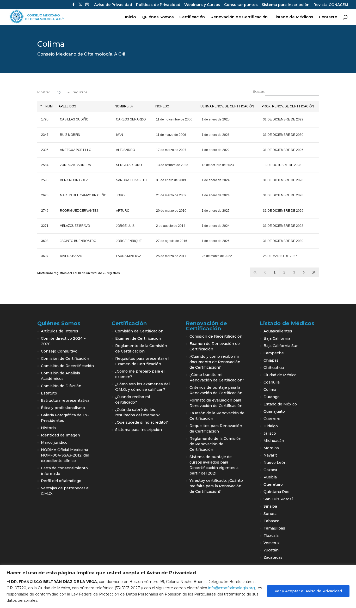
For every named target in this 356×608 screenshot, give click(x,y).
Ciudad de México (280, 375)
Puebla (270, 477)
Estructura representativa (65, 400)
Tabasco (271, 521)
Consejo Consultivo (59, 351)
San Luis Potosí (278, 499)
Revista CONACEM (331, 5)
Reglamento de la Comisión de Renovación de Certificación (215, 444)
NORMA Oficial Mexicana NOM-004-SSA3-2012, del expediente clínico (65, 455)
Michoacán (273, 440)
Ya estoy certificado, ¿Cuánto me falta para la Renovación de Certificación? (216, 486)
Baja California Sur (280, 345)
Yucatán (271, 550)
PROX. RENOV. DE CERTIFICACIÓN (288, 106)
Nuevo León (274, 462)
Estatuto (49, 393)
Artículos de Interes (59, 331)
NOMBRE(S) (124, 106)
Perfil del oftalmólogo (61, 480)
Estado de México (280, 404)
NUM (49, 106)
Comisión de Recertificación (67, 365)
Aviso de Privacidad (113, 5)
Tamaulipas (274, 528)
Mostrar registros (62, 92)
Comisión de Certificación (65, 358)
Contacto (328, 17)
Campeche (273, 353)
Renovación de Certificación (239, 17)
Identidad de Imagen (60, 435)
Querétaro (273, 484)
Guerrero (271, 418)
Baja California (276, 338)
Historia (48, 427)
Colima (269, 389)
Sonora (270, 513)
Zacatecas (273, 557)
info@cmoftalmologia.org (231, 588)
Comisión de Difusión (61, 386)
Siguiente (304, 272)
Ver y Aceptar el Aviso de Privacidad (308, 591)
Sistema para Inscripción (286, 5)
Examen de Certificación (138, 338)
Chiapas (271, 360)
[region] (178, 586)
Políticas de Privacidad (158, 5)
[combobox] (61, 92)
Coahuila (271, 382)
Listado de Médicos (293, 17)
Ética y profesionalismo (63, 407)
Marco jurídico (54, 442)
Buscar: (259, 91)
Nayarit (270, 455)
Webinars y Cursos (202, 5)
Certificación (192, 17)
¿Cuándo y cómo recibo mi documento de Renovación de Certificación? (214, 362)
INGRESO (162, 106)
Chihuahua (273, 367)
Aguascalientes (277, 331)
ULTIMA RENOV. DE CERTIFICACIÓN (227, 106)
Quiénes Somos (158, 17)
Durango (271, 396)
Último (314, 272)
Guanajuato (274, 411)
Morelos (271, 448)
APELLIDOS (67, 106)
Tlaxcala (271, 535)
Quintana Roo (276, 491)
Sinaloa (270, 506)
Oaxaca (270, 469)
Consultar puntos (241, 5)
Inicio (130, 17)
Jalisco (269, 433)
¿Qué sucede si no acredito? (141, 422)
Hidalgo (270, 426)
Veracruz (271, 542)
